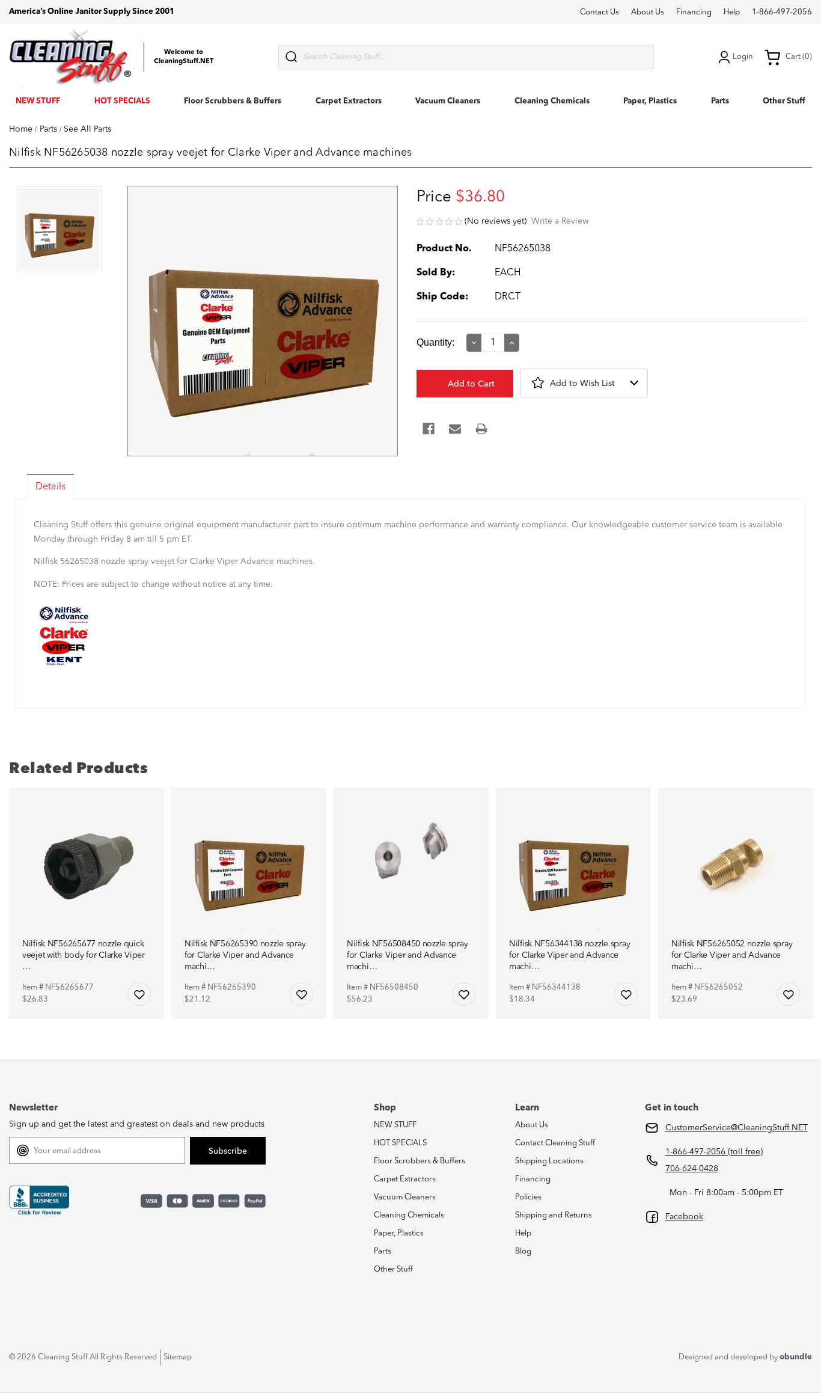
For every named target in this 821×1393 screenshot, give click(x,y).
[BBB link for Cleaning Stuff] (39, 1200)
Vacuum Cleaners (447, 101)
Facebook (684, 1217)
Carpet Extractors (349, 101)
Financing (694, 12)
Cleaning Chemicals (552, 101)
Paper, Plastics (650, 101)
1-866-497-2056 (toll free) (714, 1152)
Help (732, 12)
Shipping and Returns (553, 1215)
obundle (796, 1357)
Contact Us (599, 12)
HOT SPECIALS (122, 101)
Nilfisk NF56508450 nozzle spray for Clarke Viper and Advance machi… (407, 955)
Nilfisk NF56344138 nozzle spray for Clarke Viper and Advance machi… (569, 955)
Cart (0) (799, 57)
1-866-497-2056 (782, 12)
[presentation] (59, 230)
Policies (528, 1197)
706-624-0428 (691, 1169)
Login (743, 57)
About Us (647, 12)
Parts (720, 101)
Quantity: (435, 342)
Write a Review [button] (559, 221)
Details (50, 487)
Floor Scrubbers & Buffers (232, 101)
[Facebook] (429, 429)
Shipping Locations (549, 1161)
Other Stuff (784, 101)
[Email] (455, 429)
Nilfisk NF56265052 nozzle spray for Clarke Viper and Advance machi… (731, 955)
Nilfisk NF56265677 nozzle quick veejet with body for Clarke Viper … (83, 955)
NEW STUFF (38, 101)
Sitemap (177, 1357)
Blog (523, 1251)
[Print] (481, 429)
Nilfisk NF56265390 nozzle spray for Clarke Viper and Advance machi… (245, 955)
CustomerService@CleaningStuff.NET (736, 1128)
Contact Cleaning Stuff (555, 1143)
